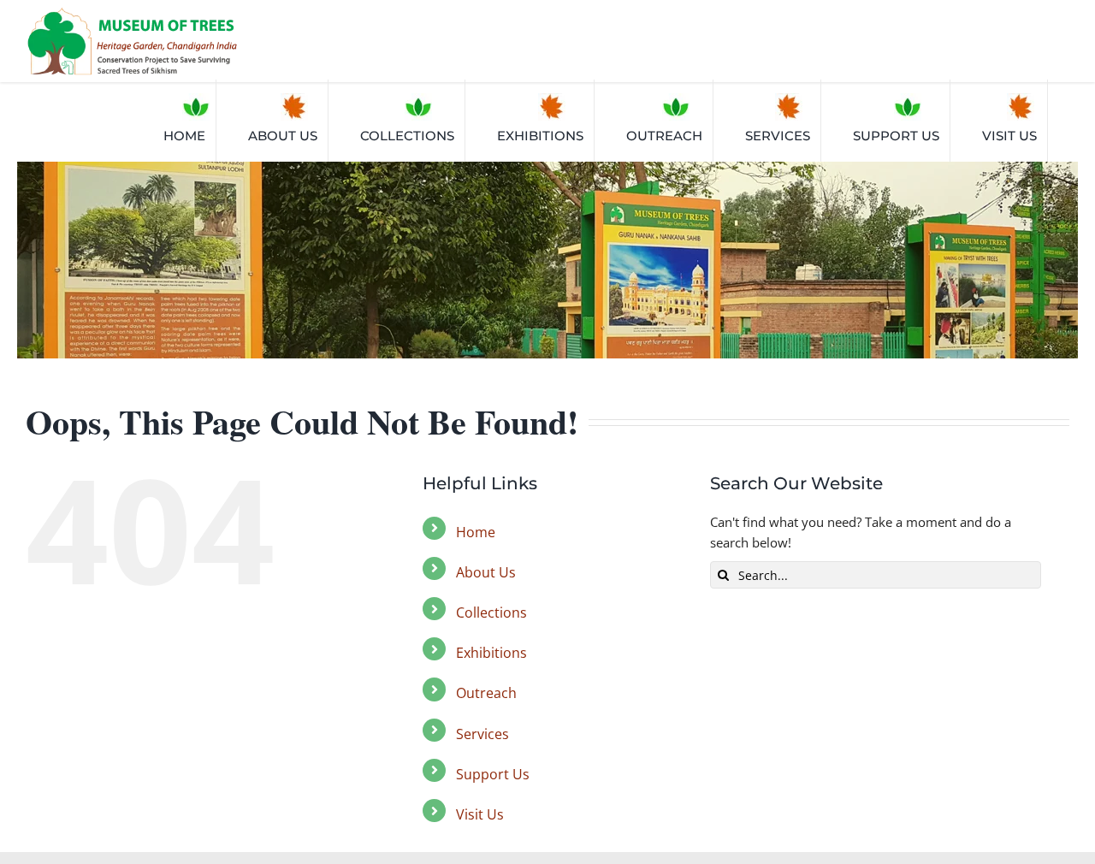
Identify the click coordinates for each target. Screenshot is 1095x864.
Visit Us (480, 814)
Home (475, 532)
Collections (491, 612)
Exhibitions (491, 652)
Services (482, 734)
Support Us (493, 774)
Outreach (486, 693)
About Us (486, 572)
